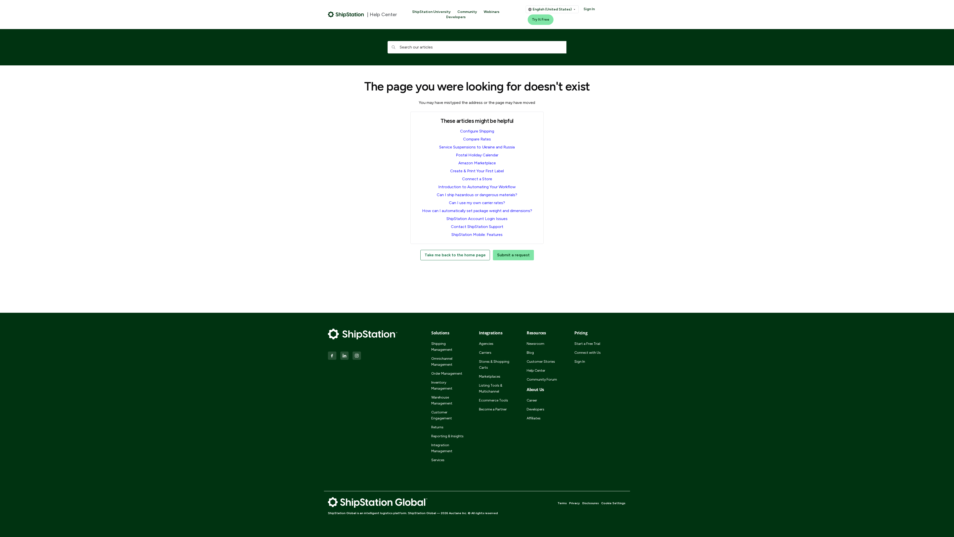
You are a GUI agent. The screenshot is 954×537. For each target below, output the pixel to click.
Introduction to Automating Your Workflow (477, 186)
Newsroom (535, 344)
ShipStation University (431, 12)
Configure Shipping (477, 131)
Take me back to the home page (455, 255)
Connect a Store (477, 179)
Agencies (486, 344)
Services (437, 460)
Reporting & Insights (447, 436)
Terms (562, 503)
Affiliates (534, 418)
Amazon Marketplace (477, 163)
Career (532, 400)
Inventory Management (441, 385)
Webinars (491, 12)
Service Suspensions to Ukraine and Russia (477, 147)
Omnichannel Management (441, 362)
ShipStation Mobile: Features (477, 234)
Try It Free (540, 19)
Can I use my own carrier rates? (477, 202)
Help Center (536, 370)
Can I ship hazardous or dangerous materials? (477, 194)
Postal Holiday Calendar (477, 155)
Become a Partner (493, 409)
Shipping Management (441, 347)
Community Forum (542, 379)
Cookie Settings (613, 503)
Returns (437, 427)
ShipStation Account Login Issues (477, 218)
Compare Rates (477, 139)
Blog (530, 353)
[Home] (346, 14)
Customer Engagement (441, 415)
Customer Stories (541, 361)
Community (467, 12)
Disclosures (590, 503)
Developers (456, 17)
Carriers (485, 353)
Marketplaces (489, 376)
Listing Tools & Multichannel (490, 388)
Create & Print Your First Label (477, 171)
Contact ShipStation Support (477, 226)
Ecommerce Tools (493, 400)
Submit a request (513, 255)
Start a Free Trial (587, 344)
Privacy (574, 503)
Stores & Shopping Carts (494, 364)
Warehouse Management (441, 400)
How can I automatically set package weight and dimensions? (477, 210)
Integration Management (441, 448)
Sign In (589, 9)
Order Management (446, 373)
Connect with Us (587, 353)
